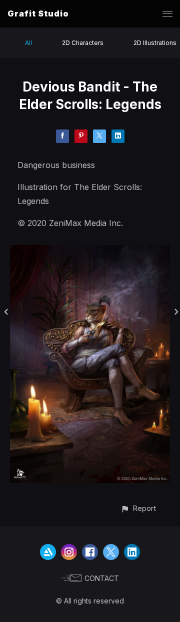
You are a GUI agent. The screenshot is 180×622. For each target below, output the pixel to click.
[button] (138, 508)
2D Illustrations (155, 42)
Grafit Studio (38, 13)
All (28, 42)
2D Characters (83, 42)
